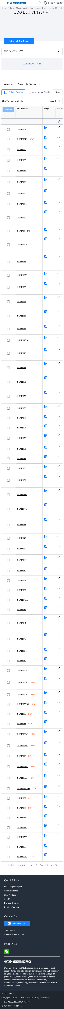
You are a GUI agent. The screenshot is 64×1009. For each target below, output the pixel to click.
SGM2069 (21, 590)
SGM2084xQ (22, 745)
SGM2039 (21, 301)
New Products (10, 895)
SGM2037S (22, 275)
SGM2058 (21, 428)
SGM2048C (22, 818)
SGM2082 (21, 798)
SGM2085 (21, 714)
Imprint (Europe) (11, 907)
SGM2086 (21, 724)
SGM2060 (21, 549)
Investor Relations (11, 903)
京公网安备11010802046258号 (17, 1002)
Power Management (18, 8)
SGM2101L (22, 857)
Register (59, 3)
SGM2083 (21, 808)
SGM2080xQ (22, 734)
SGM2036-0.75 (23, 231)
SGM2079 (21, 661)
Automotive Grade (41, 92)
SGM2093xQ (22, 766)
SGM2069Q (22, 778)
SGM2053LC (23, 704)
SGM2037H (22, 651)
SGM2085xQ (22, 682)
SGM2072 (21, 480)
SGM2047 (21, 368)
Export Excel (54, 101)
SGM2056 (21, 847)
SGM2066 (21, 468)
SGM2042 (21, 538)
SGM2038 (21, 287)
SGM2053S (22, 418)
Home (4, 8)
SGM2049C (22, 827)
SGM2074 (21, 623)
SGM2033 (21, 193)
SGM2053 (21, 408)
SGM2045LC (23, 340)
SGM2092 (21, 756)
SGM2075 (21, 639)
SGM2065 (21, 459)
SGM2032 (21, 182)
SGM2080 (21, 571)
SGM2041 (21, 316)
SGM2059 (21, 438)
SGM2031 (21, 171)
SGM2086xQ (22, 694)
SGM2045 (21, 329)
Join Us (7, 899)
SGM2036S (22, 244)
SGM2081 (21, 610)
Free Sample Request (13, 887)
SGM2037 (21, 262)
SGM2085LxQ (23, 788)
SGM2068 (21, 560)
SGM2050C (22, 837)
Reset (58, 92)
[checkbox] (30, 92)
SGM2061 (21, 449)
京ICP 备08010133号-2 (11, 1006)
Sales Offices (9, 930)
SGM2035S (22, 670)
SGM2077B (22, 509)
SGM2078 (21, 525)
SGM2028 (21, 160)
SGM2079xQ (22, 600)
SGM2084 (21, 580)
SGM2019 (21, 150)
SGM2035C (22, 204)
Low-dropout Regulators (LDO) (43, 8)
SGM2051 (21, 382)
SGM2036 (21, 217)
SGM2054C (22, 139)
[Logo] (16, 3)
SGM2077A (22, 495)
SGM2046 (21, 353)
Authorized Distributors (14, 934)
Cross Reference (11, 891)
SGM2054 (21, 129)
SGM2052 (21, 396)
